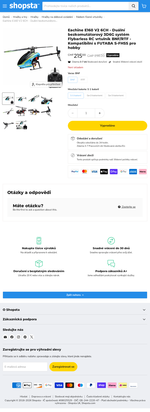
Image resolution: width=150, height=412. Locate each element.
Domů (6, 17)
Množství (73, 105)
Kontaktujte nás (122, 396)
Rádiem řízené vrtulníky (89, 17)
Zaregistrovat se (63, 367)
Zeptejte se (128, 207)
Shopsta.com (88, 403)
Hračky (34, 17)
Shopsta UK (74, 403)
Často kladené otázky (98, 396)
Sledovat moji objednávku (68, 396)
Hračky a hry (20, 17)
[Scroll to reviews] (107, 52)
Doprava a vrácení (41, 396)
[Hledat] (133, 6)
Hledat (23, 396)
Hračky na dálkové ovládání (57, 17)
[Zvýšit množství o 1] (99, 113)
